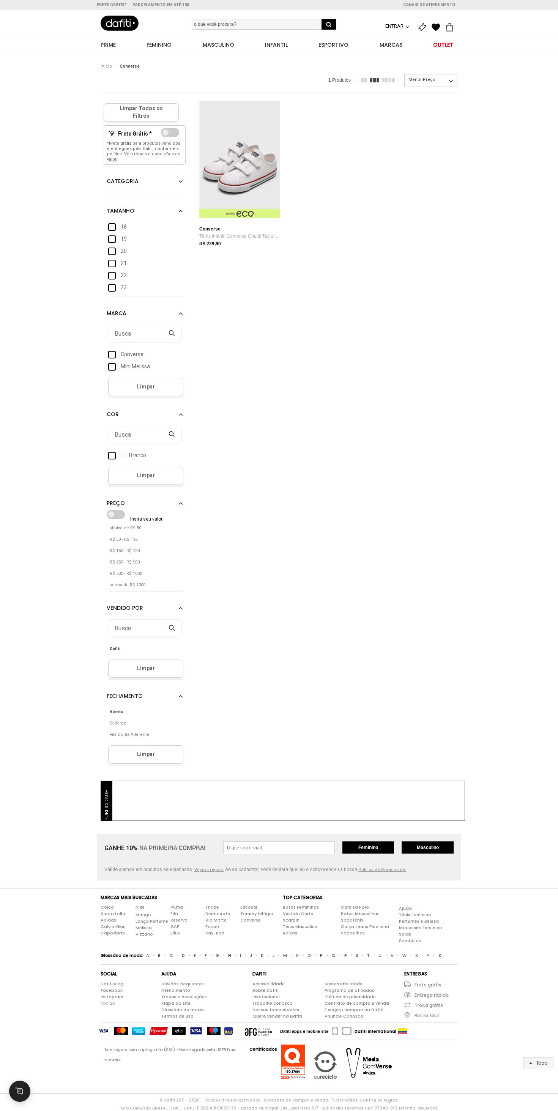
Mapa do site (176, 1003)
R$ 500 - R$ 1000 (126, 573)
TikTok (108, 1003)
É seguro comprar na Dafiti (354, 1009)
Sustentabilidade (344, 983)
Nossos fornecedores (275, 1009)
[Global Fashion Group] (258, 1031)
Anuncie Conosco (344, 1016)
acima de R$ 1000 (127, 584)
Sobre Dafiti (265, 990)
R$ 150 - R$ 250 (125, 550)
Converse (130, 66)
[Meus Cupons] (424, 27)
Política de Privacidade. (382, 869)
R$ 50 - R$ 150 (123, 539)
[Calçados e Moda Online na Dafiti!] (120, 23)
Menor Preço (421, 79)
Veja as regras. (209, 869)
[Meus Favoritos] (438, 27)
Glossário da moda (182, 1009)
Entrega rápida (432, 995)
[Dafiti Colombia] (402, 1031)
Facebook (112, 990)
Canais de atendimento (429, 4)
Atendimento (175, 990)
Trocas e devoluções (184, 996)
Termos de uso (177, 1016)
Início (106, 66)
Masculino (428, 847)
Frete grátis (428, 985)
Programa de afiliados (349, 990)
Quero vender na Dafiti (277, 1016)
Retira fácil (427, 1015)
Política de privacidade (350, 996)
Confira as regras (378, 1100)
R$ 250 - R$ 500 (125, 562)
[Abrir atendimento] (19, 1091)
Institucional (266, 996)
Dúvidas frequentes (182, 983)
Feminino (368, 847)
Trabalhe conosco (272, 1003)
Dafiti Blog (112, 983)
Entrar (395, 26)
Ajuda (405, 908)
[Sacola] (451, 27)
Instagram (112, 996)
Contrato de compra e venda (357, 1003)
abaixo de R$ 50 (125, 528)
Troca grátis (429, 1005)
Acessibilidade (268, 983)
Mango (143, 914)
